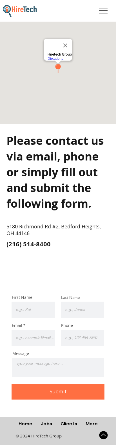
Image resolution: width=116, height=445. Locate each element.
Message (20, 353)
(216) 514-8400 (28, 244)
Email (17, 325)
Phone (67, 325)
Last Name (70, 297)
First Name (22, 297)
